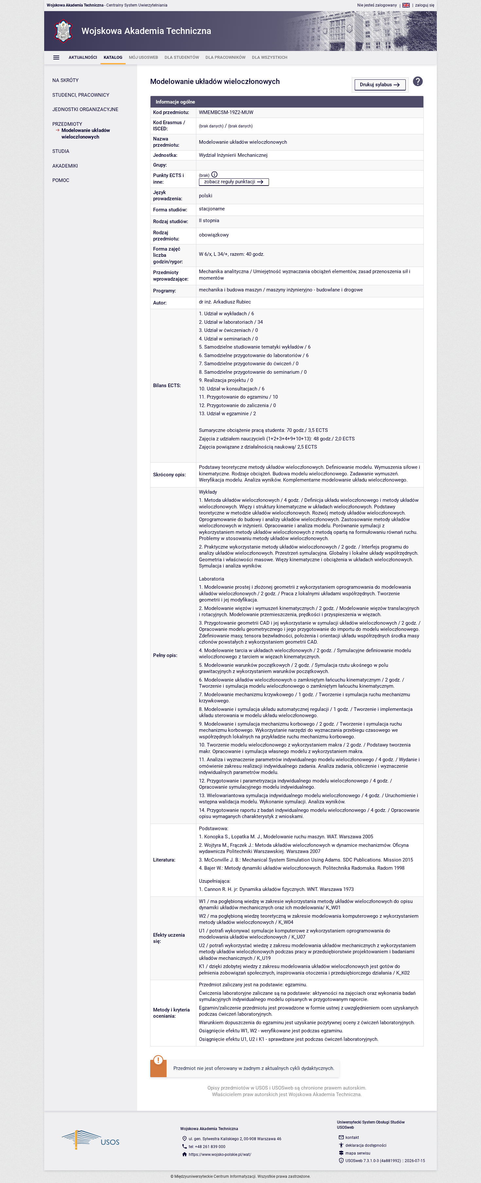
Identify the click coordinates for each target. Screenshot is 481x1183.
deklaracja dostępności (366, 1145)
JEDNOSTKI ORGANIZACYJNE (85, 109)
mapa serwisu (358, 1153)
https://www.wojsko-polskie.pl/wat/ (220, 1154)
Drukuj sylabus (376, 85)
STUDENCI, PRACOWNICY (80, 95)
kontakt (352, 1137)
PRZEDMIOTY (67, 124)
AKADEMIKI (65, 166)
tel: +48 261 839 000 (207, 1146)
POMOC (60, 180)
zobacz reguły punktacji (229, 182)
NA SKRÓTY (65, 80)
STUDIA (60, 151)
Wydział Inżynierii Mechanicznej (233, 155)
